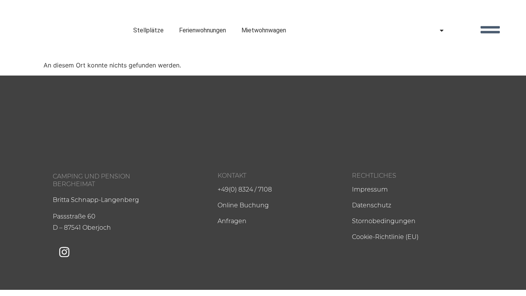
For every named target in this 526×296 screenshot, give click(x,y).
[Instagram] (64, 252)
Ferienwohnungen (202, 30)
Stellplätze (148, 30)
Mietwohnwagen (263, 30)
